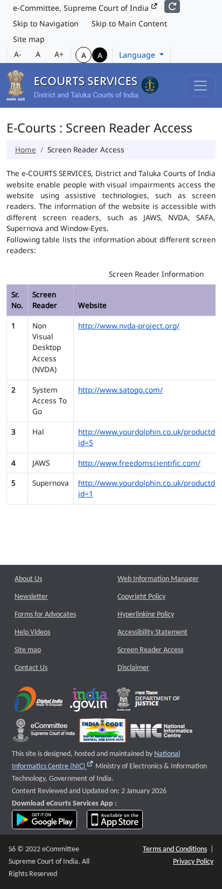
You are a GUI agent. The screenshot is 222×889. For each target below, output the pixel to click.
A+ (59, 54)
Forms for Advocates (45, 614)
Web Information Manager (158, 579)
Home (25, 149)
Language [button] (138, 55)
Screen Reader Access (150, 650)
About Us (28, 579)
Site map (29, 39)
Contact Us (31, 667)
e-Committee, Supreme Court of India (82, 8)
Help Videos (32, 632)
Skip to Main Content (129, 23)
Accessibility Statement (152, 632)
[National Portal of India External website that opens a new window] (89, 701)
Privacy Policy (193, 861)
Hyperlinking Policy (145, 614)
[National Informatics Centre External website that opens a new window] (161, 733)
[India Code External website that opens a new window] (103, 733)
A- (18, 54)
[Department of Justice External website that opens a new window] (148, 701)
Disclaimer (133, 667)
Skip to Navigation (46, 23)
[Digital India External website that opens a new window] (38, 701)
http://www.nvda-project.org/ (128, 325)
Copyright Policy (141, 596)
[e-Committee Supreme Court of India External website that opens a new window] (44, 733)
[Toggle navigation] (200, 85)
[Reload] (172, 6)
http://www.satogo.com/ (120, 389)
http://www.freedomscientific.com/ (139, 463)
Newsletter (31, 596)
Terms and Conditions (175, 849)
